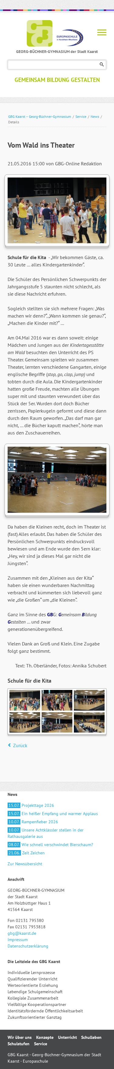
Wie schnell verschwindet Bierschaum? (51, 844)
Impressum (18, 939)
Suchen (101, 64)
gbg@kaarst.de (22, 933)
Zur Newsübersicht (25, 864)
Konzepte (45, 1037)
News (95, 116)
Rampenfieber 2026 (33, 822)
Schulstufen (18, 1043)
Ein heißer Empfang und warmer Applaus (53, 813)
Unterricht (67, 1037)
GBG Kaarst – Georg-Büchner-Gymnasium (39, 116)
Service (80, 116)
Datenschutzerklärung (28, 946)
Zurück (20, 745)
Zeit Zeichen (27, 853)
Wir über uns (20, 1037)
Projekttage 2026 (31, 805)
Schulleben (91, 1037)
